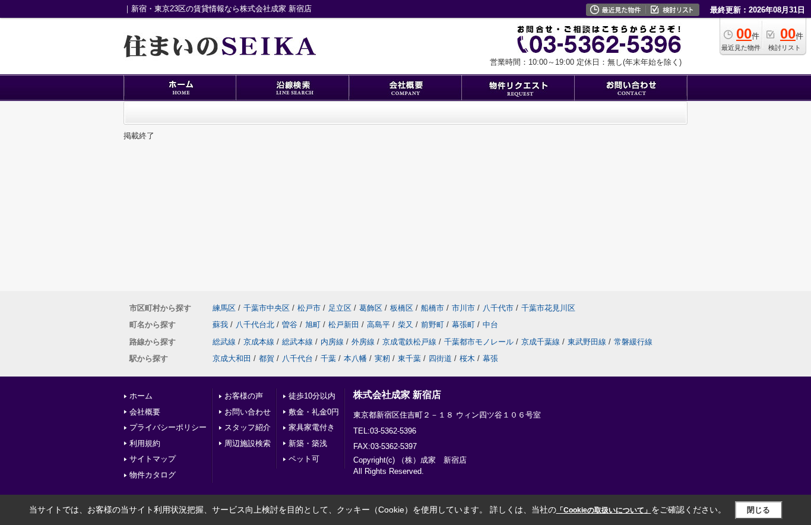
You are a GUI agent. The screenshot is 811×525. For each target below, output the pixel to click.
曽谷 (289, 324)
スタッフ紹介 (247, 427)
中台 (490, 324)
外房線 (363, 341)
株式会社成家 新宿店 (397, 395)
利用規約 (144, 443)
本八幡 (355, 358)
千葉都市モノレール (479, 341)
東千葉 (409, 358)
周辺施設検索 (247, 443)
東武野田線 (587, 341)
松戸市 (309, 307)
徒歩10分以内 (312, 395)
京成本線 (258, 341)
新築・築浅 (308, 443)
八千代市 (498, 307)
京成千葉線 (540, 341)
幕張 (490, 358)
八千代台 (297, 358)
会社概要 (144, 411)
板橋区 (401, 307)
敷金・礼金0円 (314, 411)
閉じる (758, 509)
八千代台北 (255, 324)
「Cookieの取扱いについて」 (603, 510)
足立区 (339, 307)
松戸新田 (343, 324)
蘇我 (220, 324)
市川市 (463, 307)
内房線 (332, 341)
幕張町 (463, 324)
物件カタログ (152, 474)
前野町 (432, 324)
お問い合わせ (247, 411)
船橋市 (432, 307)
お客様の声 (243, 395)
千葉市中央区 (266, 307)
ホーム (141, 395)
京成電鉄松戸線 (409, 341)
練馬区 (224, 307)
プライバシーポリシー (168, 427)
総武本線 (297, 341)
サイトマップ (152, 458)
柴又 (405, 324)
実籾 (382, 358)
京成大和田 (232, 358)
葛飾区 (370, 307)
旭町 (313, 324)
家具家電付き (312, 427)
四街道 (440, 358)
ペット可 (304, 458)
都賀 (266, 358)
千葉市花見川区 (548, 307)
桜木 (467, 358)
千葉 (328, 358)
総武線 (224, 341)
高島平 (378, 324)
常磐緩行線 (633, 341)
